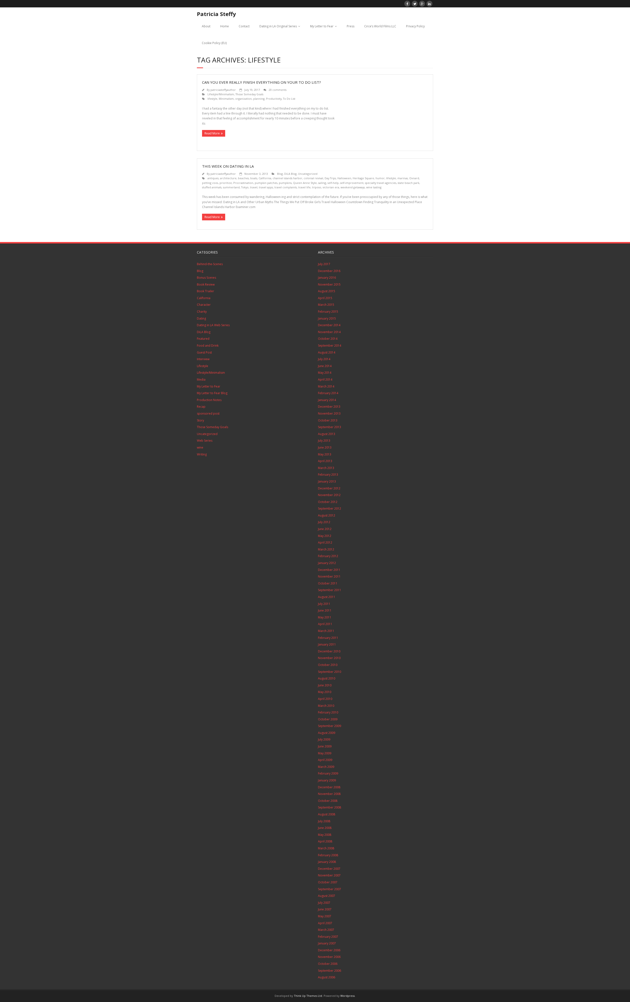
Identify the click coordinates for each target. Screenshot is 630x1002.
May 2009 (324, 753)
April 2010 (325, 699)
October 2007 (327, 882)
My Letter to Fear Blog (212, 393)
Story (200, 420)
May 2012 (324, 536)
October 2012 (327, 502)
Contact (244, 26)
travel (253, 187)
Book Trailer (205, 291)
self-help (333, 183)
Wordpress (347, 996)
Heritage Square (363, 178)
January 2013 (327, 481)
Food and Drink (208, 345)
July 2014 (324, 359)
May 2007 (324, 916)
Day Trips (330, 178)
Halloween (344, 178)
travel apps (266, 187)
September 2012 (329, 508)
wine (200, 447)
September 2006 (329, 971)
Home (224, 26)
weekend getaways (353, 187)
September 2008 (329, 807)
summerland (231, 187)
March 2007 (326, 930)
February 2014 (328, 393)
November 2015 (329, 284)
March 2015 (326, 305)
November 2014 (329, 332)
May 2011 (324, 617)
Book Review (206, 284)
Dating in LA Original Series (278, 26)
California (265, 178)
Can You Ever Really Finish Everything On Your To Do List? (261, 82)
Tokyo (245, 187)
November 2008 (329, 794)
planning (259, 98)
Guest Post (204, 352)
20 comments (277, 90)
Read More (212, 133)
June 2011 (324, 610)
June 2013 (324, 447)
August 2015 (326, 291)
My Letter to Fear (321, 26)
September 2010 (329, 672)
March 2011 (326, 631)
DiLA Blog (290, 174)
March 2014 (326, 386)
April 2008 (325, 841)
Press (350, 26)
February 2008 (328, 855)
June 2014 (324, 366)
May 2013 (324, 454)
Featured (203, 339)
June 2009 (324, 746)
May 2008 (324, 835)
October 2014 (327, 339)
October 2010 (327, 665)
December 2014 (329, 325)
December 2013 (329, 406)
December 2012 (329, 488)
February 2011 (328, 638)
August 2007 (326, 896)
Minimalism (226, 98)
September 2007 (329, 889)
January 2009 (327, 780)
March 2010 (326, 706)
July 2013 (324, 440)
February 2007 (328, 937)
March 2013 (326, 468)
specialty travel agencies (380, 183)
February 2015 (328, 311)
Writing (202, 454)
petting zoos (210, 183)
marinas (402, 178)
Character (204, 305)
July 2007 (324, 903)
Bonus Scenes (206, 277)
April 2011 (325, 624)
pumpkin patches (266, 183)
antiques (213, 178)
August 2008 (326, 814)
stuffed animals (211, 187)
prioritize (226, 183)
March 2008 (326, 848)
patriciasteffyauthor (223, 90)
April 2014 (325, 379)
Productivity (274, 98)
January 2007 (327, 943)
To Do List (289, 98)
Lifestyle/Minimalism (220, 94)
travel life (304, 187)
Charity (202, 311)
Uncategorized (307, 174)
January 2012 (327, 563)
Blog (280, 174)
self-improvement (351, 183)
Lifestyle (202, 366)
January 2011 (327, 644)
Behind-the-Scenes (210, 264)
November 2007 (329, 875)
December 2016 (329, 271)
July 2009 (324, 739)
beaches (243, 178)
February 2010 (328, 712)
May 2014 (324, 373)
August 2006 (326, 977)
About (206, 26)
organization (243, 98)
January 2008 (327, 862)
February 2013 (328, 474)
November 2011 (329, 576)
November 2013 (329, 413)
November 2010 (329, 658)
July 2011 (324, 604)
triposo (316, 187)
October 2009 (327, 719)
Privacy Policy (415, 26)
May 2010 (324, 692)
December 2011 (329, 570)
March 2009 (326, 767)
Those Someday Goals (249, 94)
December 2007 (329, 869)
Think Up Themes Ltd (308, 996)
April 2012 (325, 542)
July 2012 (324, 522)
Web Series (204, 440)
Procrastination (243, 183)
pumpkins (285, 183)
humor (380, 178)
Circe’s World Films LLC (380, 26)
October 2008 (327, 801)
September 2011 (329, 590)
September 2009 (329, 726)
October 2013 (327, 420)
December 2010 (329, 651)
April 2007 (325, 923)
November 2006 (329, 957)
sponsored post (208, 413)
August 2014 (326, 352)
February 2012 (328, 556)
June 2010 (324, 685)
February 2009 (328, 773)
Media (201, 379)
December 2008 (329, 787)
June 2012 (324, 529)
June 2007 (324, 909)
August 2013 (326, 434)
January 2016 (327, 277)
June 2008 (324, 828)
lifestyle (212, 98)
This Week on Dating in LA (228, 166)
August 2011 (326, 597)
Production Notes (209, 400)
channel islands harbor (287, 178)
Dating (201, 318)
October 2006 (327, 964)
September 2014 (329, 345)
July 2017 (324, 264)
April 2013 (325, 461)
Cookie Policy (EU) (214, 43)
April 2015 (325, 298)
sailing (322, 183)
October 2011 (327, 583)
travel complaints (285, 187)
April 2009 (325, 760)
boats (253, 178)
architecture (228, 178)
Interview (203, 359)
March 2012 (326, 549)
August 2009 (326, 733)
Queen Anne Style (305, 183)
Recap (201, 406)
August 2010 (326, 678)
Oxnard (414, 178)
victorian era (331, 187)
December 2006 (329, 950)
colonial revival (313, 178)
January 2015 (327, 318)
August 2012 (326, 515)
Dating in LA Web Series (213, 325)
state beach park (408, 183)
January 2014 (327, 400)
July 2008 (324, 821)
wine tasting (373, 187)
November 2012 (329, 495)
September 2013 (329, 427)
